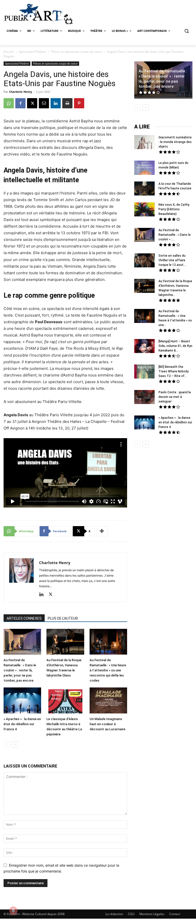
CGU (131, 914)
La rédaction (114, 914)
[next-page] (15, 744)
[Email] (44, 103)
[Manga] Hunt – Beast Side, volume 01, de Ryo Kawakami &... (175, 346)
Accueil (9, 51)
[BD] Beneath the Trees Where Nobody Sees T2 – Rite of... (173, 371)
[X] (32, 103)
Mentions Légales (151, 914)
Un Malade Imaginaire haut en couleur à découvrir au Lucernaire (107, 724)
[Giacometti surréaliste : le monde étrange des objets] (144, 142)
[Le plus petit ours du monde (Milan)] (144, 168)
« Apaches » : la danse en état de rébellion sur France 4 (22, 724)
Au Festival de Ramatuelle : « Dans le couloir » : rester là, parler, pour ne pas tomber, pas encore (20, 670)
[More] (102, 531)
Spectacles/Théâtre (32, 51)
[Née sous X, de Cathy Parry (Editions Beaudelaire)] (144, 210)
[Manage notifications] (13, 911)
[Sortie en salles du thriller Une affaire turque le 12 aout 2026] (144, 261)
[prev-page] (7, 744)
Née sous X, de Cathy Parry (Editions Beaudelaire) (173, 209)
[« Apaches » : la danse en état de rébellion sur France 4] (22, 700)
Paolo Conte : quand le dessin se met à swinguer (174, 397)
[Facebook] (20, 103)
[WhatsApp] (9, 103)
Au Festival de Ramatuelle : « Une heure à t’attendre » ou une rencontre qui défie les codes (108, 670)
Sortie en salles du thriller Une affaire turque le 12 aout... (172, 260)
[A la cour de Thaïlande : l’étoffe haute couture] (144, 189)
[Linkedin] (56, 103)
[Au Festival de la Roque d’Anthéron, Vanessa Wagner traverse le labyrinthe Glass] (65, 642)
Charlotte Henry (20, 92)
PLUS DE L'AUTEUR (63, 618)
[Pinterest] (79, 103)
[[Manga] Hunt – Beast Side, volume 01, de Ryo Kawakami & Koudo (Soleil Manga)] (144, 346)
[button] (186, 31)
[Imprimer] (67, 103)
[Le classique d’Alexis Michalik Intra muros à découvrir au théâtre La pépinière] (65, 700)
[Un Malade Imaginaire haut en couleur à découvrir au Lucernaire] (108, 700)
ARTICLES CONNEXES (24, 618)
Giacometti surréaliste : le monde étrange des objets (175, 142)
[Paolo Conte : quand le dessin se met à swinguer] (144, 397)
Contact (174, 914)
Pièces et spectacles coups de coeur (76, 51)
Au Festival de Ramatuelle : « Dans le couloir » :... (174, 234)
